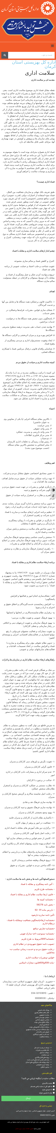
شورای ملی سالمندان (42, 1032)
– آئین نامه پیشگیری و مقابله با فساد (38, 884)
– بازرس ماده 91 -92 (45, 909)
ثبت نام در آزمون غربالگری (41, 1034)
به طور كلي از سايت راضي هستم (41, 1086)
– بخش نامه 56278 (46, 904)
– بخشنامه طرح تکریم (45, 889)
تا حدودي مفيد (47, 1089)
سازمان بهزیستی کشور (42, 1017)
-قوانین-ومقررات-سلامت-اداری (40, 957)
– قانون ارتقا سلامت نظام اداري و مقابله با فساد (32, 894)
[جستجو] (4, 55)
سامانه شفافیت (44, 1037)
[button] (52, 45)
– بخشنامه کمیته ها (46, 899)
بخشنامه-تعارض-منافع (44, 928)
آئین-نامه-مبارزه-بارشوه (43, 915)
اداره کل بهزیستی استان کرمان (34, 64)
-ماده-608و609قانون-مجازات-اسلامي (37, 962)
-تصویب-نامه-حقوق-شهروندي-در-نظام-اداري (34, 944)
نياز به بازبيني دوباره (45, 1093)
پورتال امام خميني (43, 1010)
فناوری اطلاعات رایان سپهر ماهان (24, 1129)
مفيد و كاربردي (47, 1083)
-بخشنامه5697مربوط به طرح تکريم (38, 938)
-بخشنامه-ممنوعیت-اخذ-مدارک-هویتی (37, 933)
